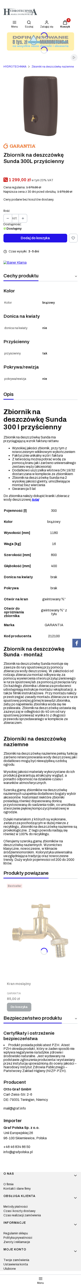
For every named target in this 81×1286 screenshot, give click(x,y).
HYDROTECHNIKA (14, 66)
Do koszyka (19, 1007)
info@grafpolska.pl (18, 1152)
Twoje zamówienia (16, 1260)
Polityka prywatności (17, 1237)
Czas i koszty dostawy (19, 1211)
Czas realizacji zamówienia (22, 1215)
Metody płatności (15, 1206)
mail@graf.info (14, 1108)
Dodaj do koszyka (35, 238)
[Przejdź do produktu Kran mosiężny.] (40, 931)
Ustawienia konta (15, 1264)
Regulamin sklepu (15, 1233)
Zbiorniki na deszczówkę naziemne (53, 66)
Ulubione (9, 1268)
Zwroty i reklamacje (16, 1242)
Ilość (6, 210)
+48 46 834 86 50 (16, 1147)
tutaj (35, 499)
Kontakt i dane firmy (17, 1188)
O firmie (8, 1184)
